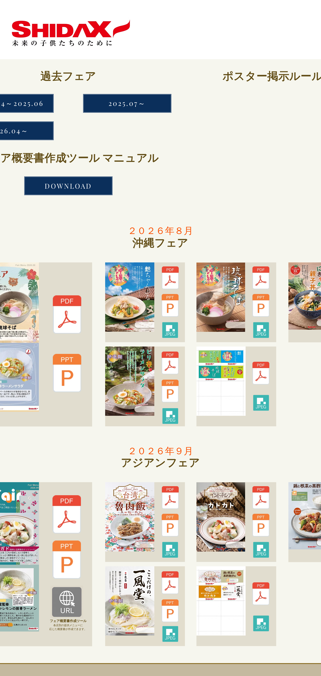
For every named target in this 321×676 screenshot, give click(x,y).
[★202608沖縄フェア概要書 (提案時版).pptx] (67, 373)
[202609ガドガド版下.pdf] (260, 498)
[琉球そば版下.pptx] (260, 306)
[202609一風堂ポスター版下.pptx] (170, 611)
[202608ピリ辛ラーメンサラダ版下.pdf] (170, 363)
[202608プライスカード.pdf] (260, 373)
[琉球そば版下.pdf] (260, 278)
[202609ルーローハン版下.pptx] (170, 525)
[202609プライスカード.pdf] (260, 594)
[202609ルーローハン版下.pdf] (170, 498)
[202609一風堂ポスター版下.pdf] (170, 583)
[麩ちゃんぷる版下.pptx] (170, 306)
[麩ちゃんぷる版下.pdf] (170, 278)
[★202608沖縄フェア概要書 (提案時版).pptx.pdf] (67, 314)
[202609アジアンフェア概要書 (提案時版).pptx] (66, 560)
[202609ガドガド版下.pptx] (260, 525)
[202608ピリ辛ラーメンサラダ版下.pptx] (170, 391)
